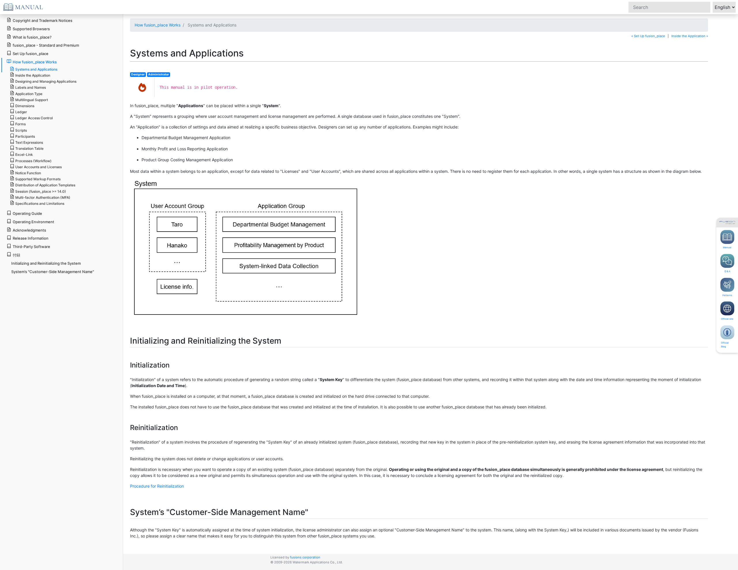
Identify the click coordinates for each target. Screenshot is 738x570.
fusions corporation (305, 557)
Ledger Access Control (34, 118)
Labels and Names (30, 87)
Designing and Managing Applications (45, 81)
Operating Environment (33, 221)
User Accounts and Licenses (38, 167)
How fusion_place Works (157, 24)
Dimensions (24, 106)
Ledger (21, 112)
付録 (16, 255)
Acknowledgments (29, 230)
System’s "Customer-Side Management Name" (52, 271)
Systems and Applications (36, 69)
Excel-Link (24, 154)
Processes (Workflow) (33, 161)
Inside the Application (32, 75)
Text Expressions (29, 142)
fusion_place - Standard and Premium (46, 45)
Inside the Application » (689, 36)
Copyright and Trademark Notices (42, 20)
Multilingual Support (31, 100)
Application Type (28, 94)
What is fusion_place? (32, 37)
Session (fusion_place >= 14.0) (40, 191)
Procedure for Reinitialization (157, 486)
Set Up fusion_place (30, 53)
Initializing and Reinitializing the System (46, 263)
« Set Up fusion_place (648, 36)
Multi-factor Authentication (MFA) (42, 197)
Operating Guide (27, 213)
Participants (25, 136)
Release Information (30, 238)
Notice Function (28, 173)
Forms (20, 124)
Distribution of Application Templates (45, 185)
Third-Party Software (31, 246)
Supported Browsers (31, 28)
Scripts (21, 130)
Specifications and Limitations (39, 203)
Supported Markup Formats (38, 179)
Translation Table (29, 148)
